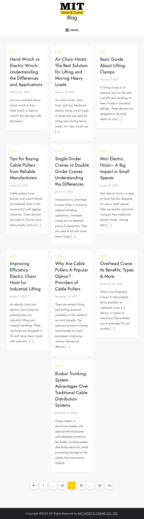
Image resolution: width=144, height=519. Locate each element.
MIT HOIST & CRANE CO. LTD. (98, 513)
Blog (72, 17)
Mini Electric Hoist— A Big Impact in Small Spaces (115, 168)
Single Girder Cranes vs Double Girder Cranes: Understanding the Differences (72, 171)
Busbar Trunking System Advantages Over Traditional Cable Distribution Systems (71, 389)
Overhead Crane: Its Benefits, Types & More (117, 269)
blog (13, 51)
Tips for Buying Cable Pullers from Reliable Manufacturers (24, 168)
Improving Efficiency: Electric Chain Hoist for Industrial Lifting (25, 276)
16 (63, 485)
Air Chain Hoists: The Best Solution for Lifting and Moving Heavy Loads (71, 72)
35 (101, 485)
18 (82, 485)
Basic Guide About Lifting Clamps (112, 65)
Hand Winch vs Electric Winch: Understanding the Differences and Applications (26, 72)
